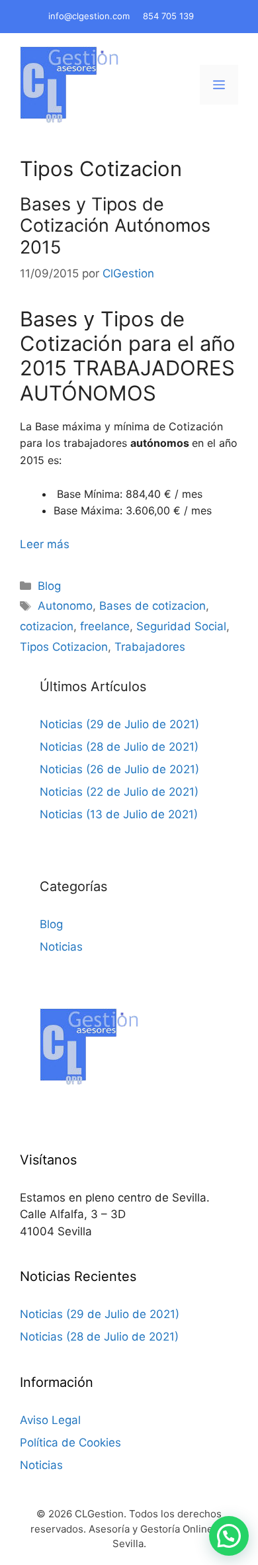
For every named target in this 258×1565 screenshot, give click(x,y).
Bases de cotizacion (152, 605)
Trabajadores (149, 646)
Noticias (61, 946)
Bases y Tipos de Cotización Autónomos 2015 (115, 225)
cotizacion (46, 626)
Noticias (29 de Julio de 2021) (119, 724)
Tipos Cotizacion (64, 646)
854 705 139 (168, 16)
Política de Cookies (70, 1442)
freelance (105, 626)
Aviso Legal (50, 1420)
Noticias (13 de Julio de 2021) (119, 814)
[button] (229, 1536)
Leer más (44, 544)
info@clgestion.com (89, 16)
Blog (49, 586)
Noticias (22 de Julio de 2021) (119, 791)
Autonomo (65, 605)
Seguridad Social (181, 626)
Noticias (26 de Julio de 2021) (119, 769)
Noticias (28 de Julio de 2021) (119, 746)
